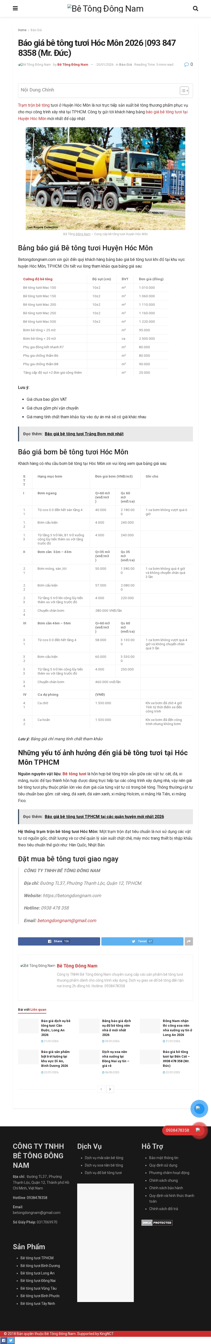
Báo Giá (36, 30)
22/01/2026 (50, 1072)
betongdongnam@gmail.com (66, 920)
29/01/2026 (111, 1041)
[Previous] (101, 1089)
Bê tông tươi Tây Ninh (38, 1304)
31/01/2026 (172, 1041)
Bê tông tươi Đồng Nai (38, 1281)
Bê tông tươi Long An (38, 1273)
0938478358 (37, 1198)
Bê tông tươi (74, 773)
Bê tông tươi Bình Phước (40, 1296)
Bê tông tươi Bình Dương (40, 1266)
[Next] (110, 1089)
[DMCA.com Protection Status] (157, 1222)
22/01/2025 (172, 1072)
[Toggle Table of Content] (182, 90)
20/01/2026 (104, 64)
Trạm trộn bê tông (34, 105)
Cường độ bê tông (37, 279)
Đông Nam (83, 234)
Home (22, 30)
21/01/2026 (50, 1041)
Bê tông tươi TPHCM (37, 1258)
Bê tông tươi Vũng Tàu (39, 1288)
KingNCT (107, 1334)
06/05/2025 (111, 1072)
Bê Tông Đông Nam (72, 64)
